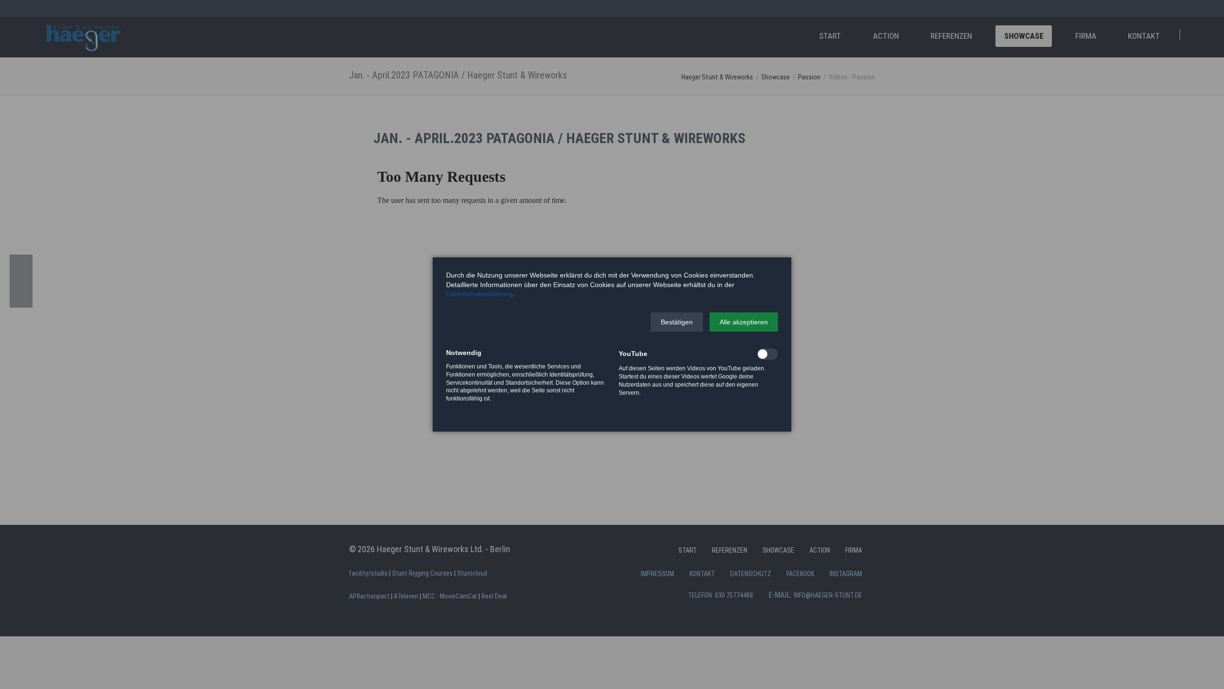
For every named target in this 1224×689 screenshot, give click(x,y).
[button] (677, 322)
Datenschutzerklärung (479, 294)
